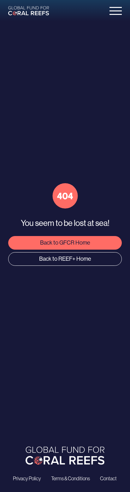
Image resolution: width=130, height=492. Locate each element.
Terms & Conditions (70, 478)
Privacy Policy (27, 478)
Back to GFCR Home (65, 243)
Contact (108, 478)
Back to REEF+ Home (65, 259)
